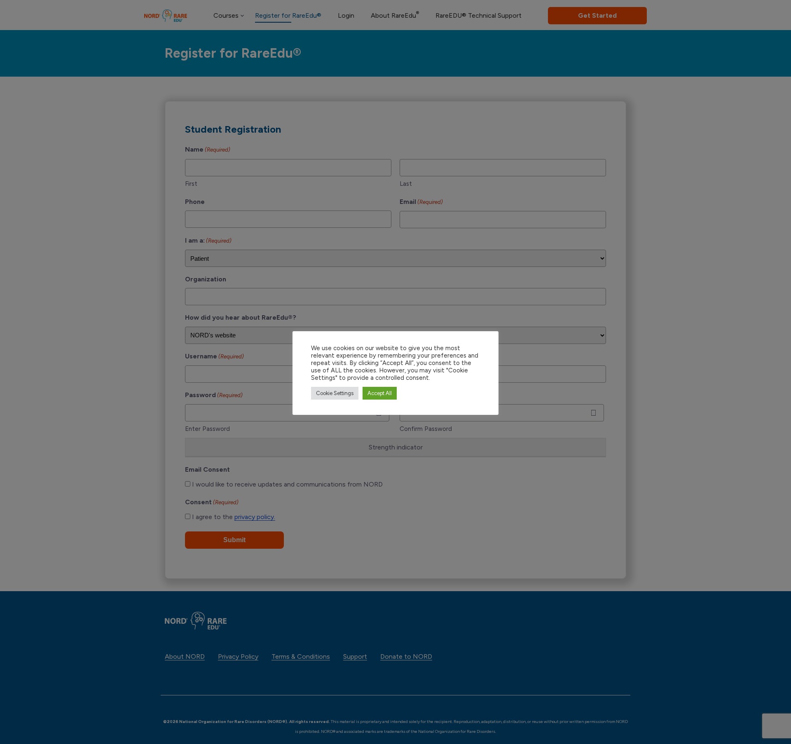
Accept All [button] (379, 393)
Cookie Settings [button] (334, 393)
